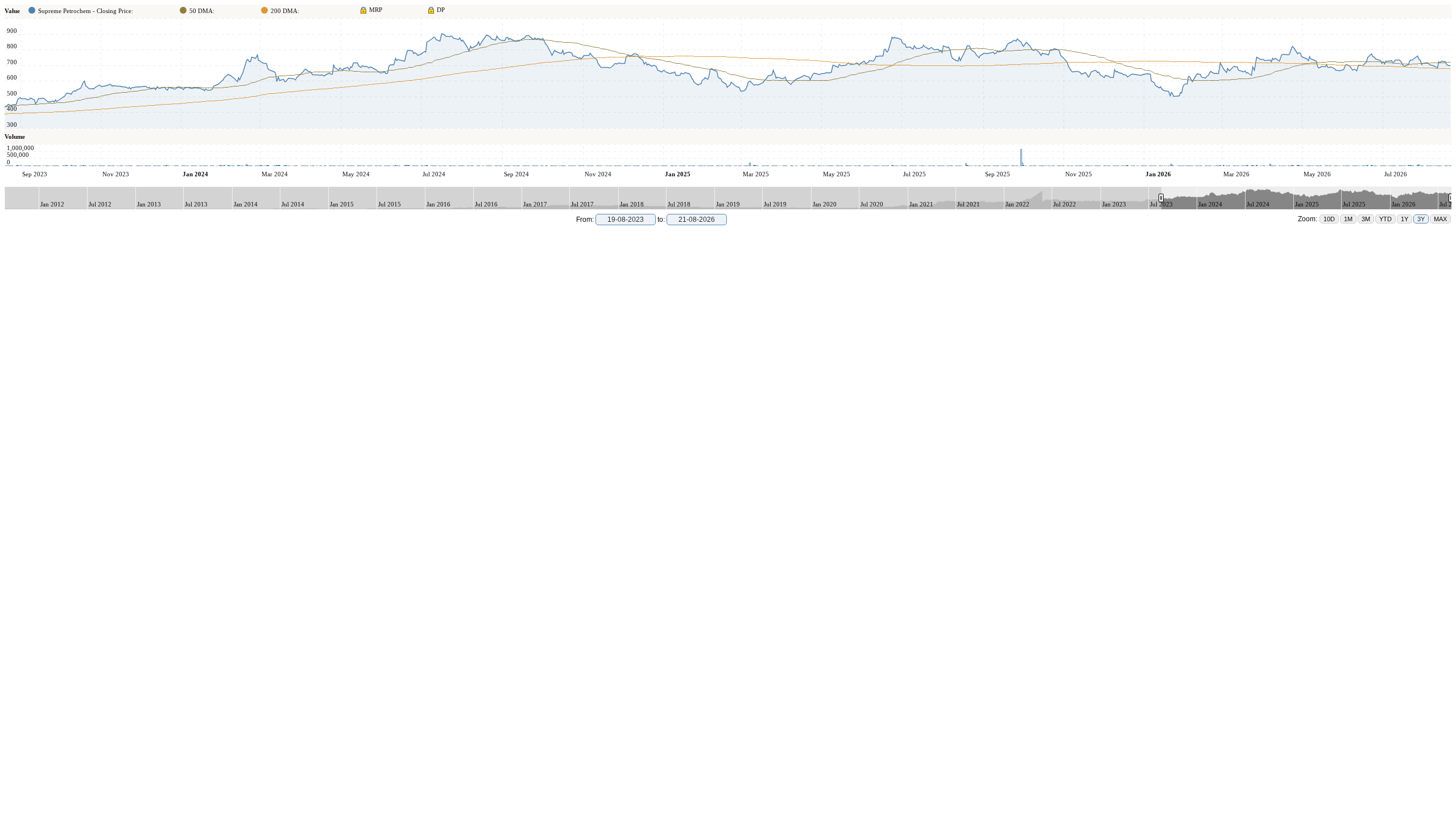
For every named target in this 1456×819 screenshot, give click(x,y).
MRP (375, 9)
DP (441, 9)
